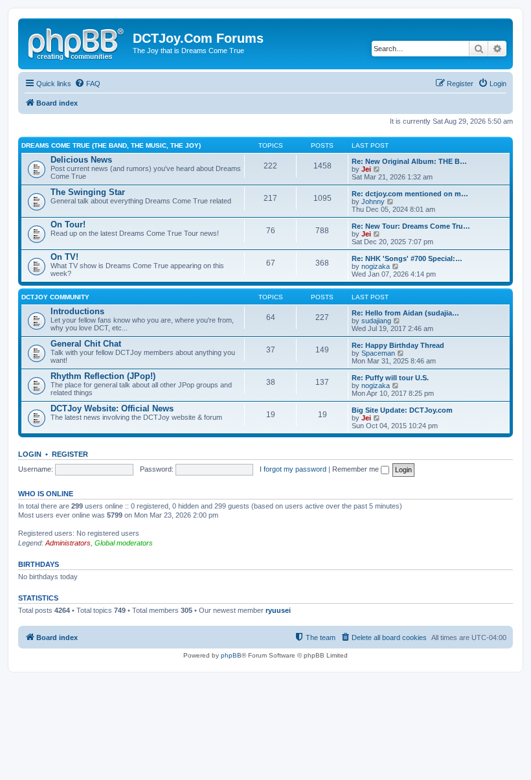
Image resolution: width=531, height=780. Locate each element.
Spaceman (378, 353)
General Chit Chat (86, 344)
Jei (366, 169)
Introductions (77, 311)
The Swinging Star (88, 192)
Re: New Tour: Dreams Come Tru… (411, 226)
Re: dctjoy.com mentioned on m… (410, 194)
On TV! (64, 257)
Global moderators (124, 543)
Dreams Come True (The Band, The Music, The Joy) (111, 145)
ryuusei (278, 610)
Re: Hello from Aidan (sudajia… (405, 313)
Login (29, 454)
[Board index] (77, 42)
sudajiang (376, 321)
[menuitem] (87, 83)
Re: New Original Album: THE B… (409, 161)
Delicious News (81, 160)
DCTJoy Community (55, 297)
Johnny (373, 201)
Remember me (356, 469)
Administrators (68, 543)
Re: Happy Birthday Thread (398, 345)
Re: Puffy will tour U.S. (390, 378)
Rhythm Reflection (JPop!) (103, 376)
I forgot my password (293, 469)
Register (70, 454)
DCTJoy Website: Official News (112, 408)
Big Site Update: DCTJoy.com (402, 410)
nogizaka (375, 266)
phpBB (231, 655)
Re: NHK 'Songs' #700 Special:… (407, 258)
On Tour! (68, 224)
